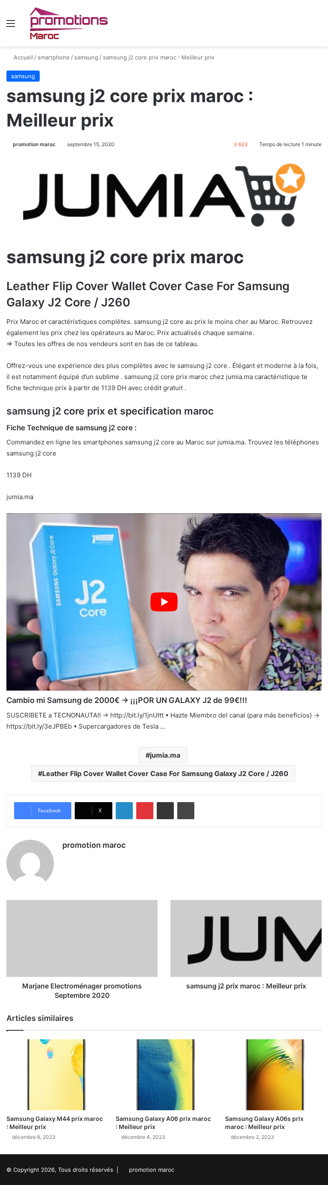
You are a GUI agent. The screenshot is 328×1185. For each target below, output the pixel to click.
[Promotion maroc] (68, 23)
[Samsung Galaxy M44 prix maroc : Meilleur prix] (54, 1074)
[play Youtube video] (164, 602)
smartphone (54, 57)
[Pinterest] (144, 810)
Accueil (22, 57)
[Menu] (10, 26)
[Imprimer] (185, 810)
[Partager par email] (165, 810)
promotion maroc (34, 144)
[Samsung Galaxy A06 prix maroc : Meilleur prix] (164, 1074)
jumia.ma (165, 755)
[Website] (67, 860)
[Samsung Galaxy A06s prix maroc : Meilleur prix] (273, 1074)
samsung (86, 57)
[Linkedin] (124, 810)
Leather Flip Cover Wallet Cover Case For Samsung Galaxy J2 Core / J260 (165, 773)
